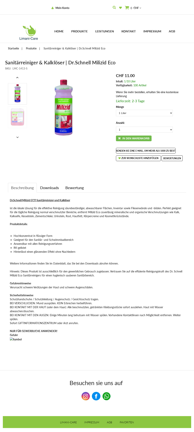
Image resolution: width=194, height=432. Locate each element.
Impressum (152, 31)
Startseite (13, 48)
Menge (120, 106)
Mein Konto (62, 7)
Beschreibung (22, 187)
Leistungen (104, 31)
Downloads (49, 187)
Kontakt (128, 31)
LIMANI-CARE (68, 422)
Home (59, 31)
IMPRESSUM (91, 422)
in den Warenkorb (135, 138)
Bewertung (74, 187)
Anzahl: (120, 122)
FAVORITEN (127, 422)
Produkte (79, 31)
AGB (172, 31)
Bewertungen (172, 158)
